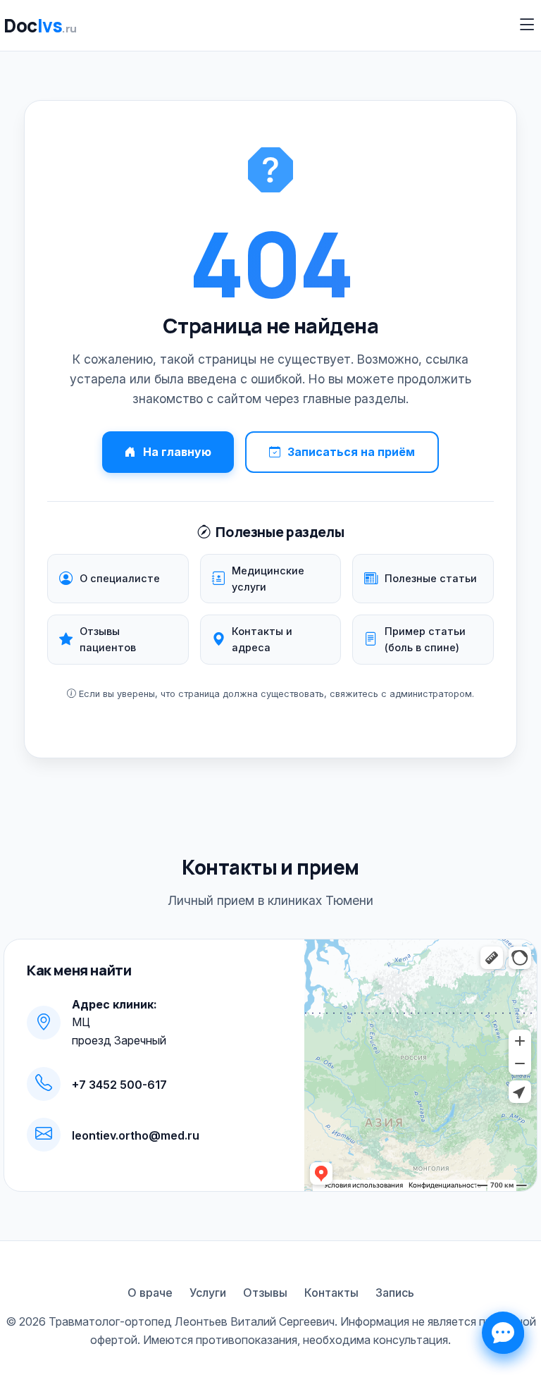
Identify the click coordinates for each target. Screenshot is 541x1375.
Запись (394, 1292)
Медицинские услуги (268, 579)
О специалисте (120, 578)
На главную (177, 452)
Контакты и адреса (262, 639)
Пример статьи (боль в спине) (425, 639)
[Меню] (527, 25)
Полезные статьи (431, 578)
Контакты (331, 1292)
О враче (150, 1292)
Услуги (207, 1292)
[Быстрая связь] (503, 1333)
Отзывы (265, 1292)
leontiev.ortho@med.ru (135, 1135)
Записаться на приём (351, 452)
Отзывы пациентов (108, 639)
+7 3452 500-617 (119, 1085)
